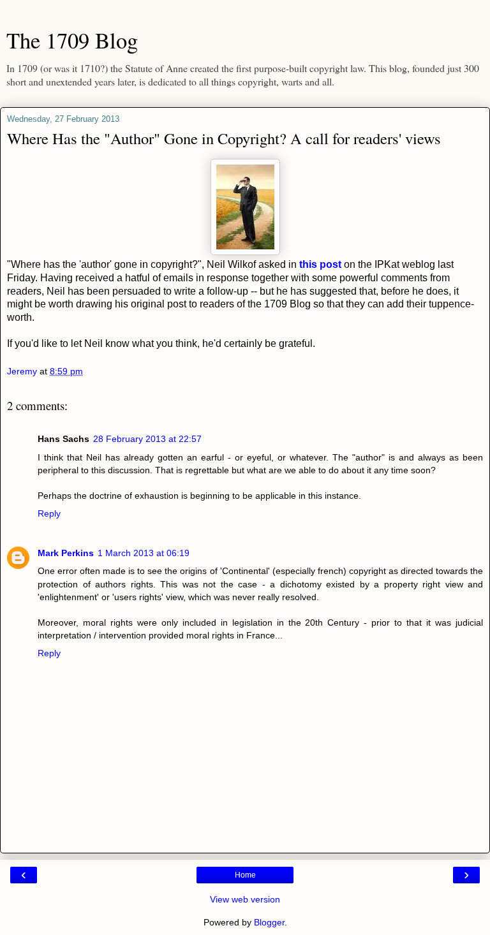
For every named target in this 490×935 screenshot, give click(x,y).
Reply (49, 513)
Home (245, 875)
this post (319, 264)
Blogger (269, 922)
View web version (245, 899)
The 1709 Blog (72, 40)
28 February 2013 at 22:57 (147, 439)
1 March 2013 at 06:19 (143, 553)
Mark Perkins (66, 553)
